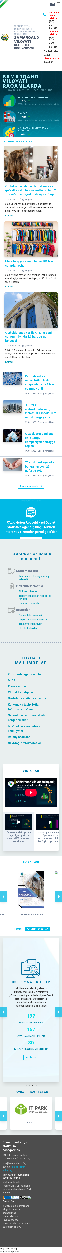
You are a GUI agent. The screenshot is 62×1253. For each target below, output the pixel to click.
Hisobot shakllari (28, 628)
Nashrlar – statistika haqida (27, 698)
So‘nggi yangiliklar (26, 199)
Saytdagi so (16, 743)
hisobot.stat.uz (52, 58)
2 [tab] (30, 1085)
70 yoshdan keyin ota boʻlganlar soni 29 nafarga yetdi (39, 466)
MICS (11, 680)
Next (58, 893)
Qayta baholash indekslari (33, 619)
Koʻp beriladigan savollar (25, 674)
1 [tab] (27, 1085)
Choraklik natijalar (20, 692)
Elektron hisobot (28, 591)
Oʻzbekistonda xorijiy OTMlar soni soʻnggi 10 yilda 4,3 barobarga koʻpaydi (28, 337)
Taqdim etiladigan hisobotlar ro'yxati (35, 597)
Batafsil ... (10, 215)
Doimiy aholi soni (19, 737)
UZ (52, 4)
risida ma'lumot (25, 709)
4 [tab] (37, 1085)
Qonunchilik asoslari (30, 615)
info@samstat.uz (12, 1163)
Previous (3, 893)
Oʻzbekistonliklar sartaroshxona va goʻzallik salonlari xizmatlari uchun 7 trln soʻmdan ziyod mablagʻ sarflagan (30, 190)
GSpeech (14, 1251)
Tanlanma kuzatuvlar (30, 623)
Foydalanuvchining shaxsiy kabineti (34, 578)
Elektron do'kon (39, 929)
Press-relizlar (17, 686)
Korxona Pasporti (29, 603)
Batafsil (18, 929)
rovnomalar (33, 743)
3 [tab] (33, 1085)
